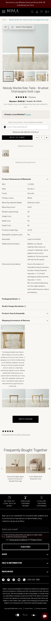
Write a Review (25, 419)
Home (4, 20)
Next (47, 468)
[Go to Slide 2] (19, 76)
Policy (39, 540)
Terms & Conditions (41, 608)
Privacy (34, 540)
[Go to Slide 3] (30, 76)
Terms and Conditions (18, 540)
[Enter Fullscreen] (44, 66)
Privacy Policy (29, 608)
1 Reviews (32, 97)
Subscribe (25, 547)
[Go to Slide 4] (41, 76)
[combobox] (25, 127)
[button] (32, 11)
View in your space (24, 27)
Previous (3, 468)
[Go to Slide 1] (8, 76)
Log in (28, 115)
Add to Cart (17, 138)
